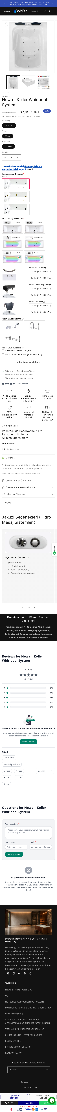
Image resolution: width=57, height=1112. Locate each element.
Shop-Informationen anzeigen (19, 378)
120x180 (9, 125)
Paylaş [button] (8, 502)
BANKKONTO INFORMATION (18, 1047)
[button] (5, 11)
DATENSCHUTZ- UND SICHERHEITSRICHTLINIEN (28, 1008)
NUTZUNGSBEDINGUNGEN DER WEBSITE (24, 1002)
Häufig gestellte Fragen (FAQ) (19, 990)
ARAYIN (10, 1103)
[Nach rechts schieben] (54, 83)
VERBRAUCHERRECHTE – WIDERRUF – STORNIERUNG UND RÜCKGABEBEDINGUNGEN (27, 1021)
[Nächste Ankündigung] (52, 3)
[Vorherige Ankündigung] (5, 3)
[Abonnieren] (47, 1070)
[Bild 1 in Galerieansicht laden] (13, 82)
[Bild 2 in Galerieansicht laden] (28, 82)
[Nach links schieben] (3, 83)
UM (6, 996)
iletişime (29, 468)
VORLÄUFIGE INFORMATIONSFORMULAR (24, 1029)
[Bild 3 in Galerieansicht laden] (43, 82)
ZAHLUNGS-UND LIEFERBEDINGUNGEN (24, 1035)
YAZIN (49, 1103)
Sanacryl (5, 92)
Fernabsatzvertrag (14, 1014)
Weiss (7, 136)
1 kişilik (8, 146)
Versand (15, 116)
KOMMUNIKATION (13, 1053)
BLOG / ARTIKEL (13, 1041)
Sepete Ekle (29, 1103)
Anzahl (5, 152)
